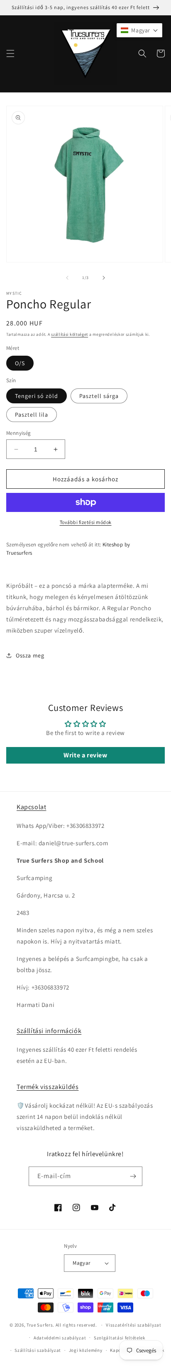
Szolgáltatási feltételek (119, 1338)
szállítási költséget (69, 334)
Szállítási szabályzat (38, 1350)
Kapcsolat (31, 807)
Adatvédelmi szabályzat (60, 1338)
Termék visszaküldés (47, 1086)
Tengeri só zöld (36, 396)
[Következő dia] (104, 278)
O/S (20, 363)
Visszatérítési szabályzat (133, 1325)
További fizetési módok (86, 522)
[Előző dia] (67, 278)
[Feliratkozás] (133, 1176)
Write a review (85, 755)
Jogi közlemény (86, 1350)
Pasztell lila (31, 414)
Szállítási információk (49, 1030)
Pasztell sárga (99, 396)
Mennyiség (18, 433)
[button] (10, 53)
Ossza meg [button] (30, 655)
